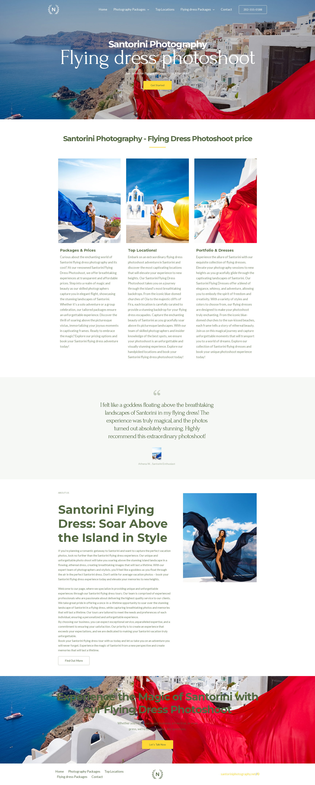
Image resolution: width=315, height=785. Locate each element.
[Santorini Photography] (53, 9)
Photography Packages (129, 9)
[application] (147, 9)
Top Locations (164, 9)
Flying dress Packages (196, 9)
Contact (226, 9)
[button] (157, 85)
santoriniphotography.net (238, 774)
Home (103, 9)
